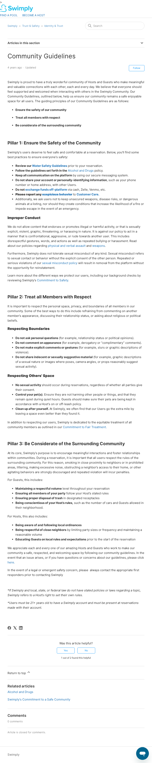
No (86, 650)
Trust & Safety (31, 25)
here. (11, 562)
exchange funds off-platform (46, 189)
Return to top (17, 673)
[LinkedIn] (21, 628)
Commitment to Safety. (53, 280)
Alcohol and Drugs (81, 170)
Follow (136, 67)
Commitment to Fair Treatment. (85, 427)
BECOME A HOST (33, 15)
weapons (98, 246)
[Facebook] (9, 628)
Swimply (12, 25)
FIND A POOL (9, 15)
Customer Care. (88, 194)
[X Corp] (15, 628)
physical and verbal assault (67, 246)
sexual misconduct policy (59, 263)
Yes (66, 650)
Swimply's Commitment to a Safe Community (39, 699)
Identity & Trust (53, 25)
